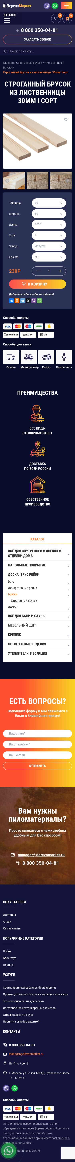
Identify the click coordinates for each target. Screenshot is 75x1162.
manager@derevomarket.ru (41, 855)
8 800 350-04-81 (39, 30)
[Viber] (33, 300)
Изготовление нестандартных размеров (29, 1008)
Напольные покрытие (27, 565)
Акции (7, 921)
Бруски (12, 594)
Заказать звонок (37, 39)
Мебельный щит (22, 625)
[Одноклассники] (17, 300)
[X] (28, 300)
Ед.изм (13, 257)
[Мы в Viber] (48, 6)
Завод (13, 246)
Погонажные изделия (27, 644)
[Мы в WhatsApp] (55, 6)
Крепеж (14, 635)
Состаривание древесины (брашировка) (29, 987)
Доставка (9, 914)
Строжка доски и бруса (18, 1014)
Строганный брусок (24, 601)
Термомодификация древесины (23, 1001)
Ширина (14, 213)
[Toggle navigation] (66, 5)
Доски (12, 607)
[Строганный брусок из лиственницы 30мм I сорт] (37, 141)
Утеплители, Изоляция (27, 653)
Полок (7, 951)
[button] (7, 180)
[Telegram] (22, 300)
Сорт (12, 235)
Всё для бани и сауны (26, 616)
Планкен (8, 964)
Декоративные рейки (22, 588)
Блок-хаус (9, 958)
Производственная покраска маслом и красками (35, 994)
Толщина (15, 203)
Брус (11, 581)
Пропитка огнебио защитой (21, 1021)
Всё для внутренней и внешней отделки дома (34, 553)
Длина (13, 224)
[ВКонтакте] (11, 300)
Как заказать (12, 928)
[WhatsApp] (39, 300)
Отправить (37, 766)
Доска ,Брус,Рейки (23, 574)
